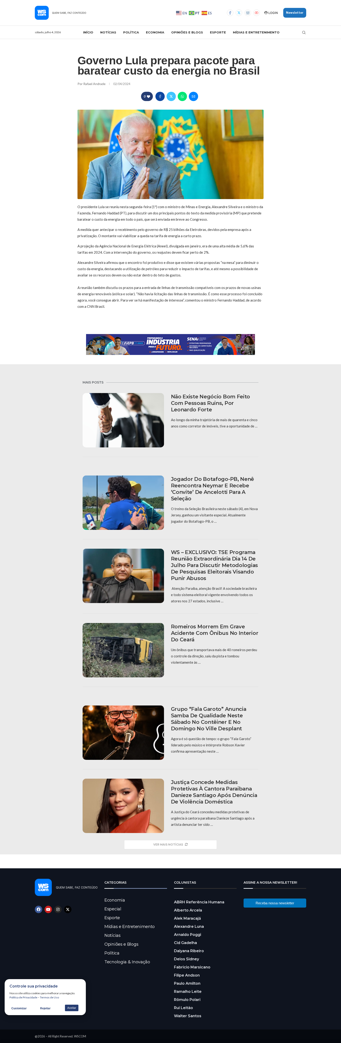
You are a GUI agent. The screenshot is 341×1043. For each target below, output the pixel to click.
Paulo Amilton (187, 983)
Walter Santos (187, 1016)
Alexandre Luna (189, 926)
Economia (155, 32)
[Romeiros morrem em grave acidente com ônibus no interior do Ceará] (123, 650)
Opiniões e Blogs (187, 32)
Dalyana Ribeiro (189, 951)
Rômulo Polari (187, 999)
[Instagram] (247, 13)
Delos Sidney (186, 959)
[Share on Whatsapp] (182, 96)
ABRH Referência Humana (199, 902)
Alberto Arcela (188, 910)
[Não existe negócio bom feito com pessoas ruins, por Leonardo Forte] (123, 420)
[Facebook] (230, 13)
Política (131, 32)
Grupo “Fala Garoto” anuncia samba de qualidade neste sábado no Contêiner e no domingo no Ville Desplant (208, 719)
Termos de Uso (49, 997)
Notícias (108, 32)
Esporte (218, 32)
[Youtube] (256, 13)
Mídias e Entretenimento (256, 32)
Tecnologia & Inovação (127, 961)
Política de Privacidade (23, 997)
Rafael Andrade (94, 84)
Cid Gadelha (185, 943)
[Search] (304, 32)
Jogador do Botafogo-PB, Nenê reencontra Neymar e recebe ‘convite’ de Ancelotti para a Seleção (212, 489)
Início (88, 32)
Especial (112, 909)
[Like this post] (148, 96)
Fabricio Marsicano (192, 967)
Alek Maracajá (187, 918)
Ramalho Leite (188, 991)
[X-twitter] (67, 909)
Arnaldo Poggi (187, 934)
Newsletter (294, 12)
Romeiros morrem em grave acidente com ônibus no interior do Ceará (214, 633)
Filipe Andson (187, 975)
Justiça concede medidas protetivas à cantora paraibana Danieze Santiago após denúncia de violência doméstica (214, 792)
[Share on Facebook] (160, 96)
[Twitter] (239, 13)
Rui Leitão (183, 1008)
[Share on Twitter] (171, 96)
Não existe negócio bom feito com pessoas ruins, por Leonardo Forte (210, 403)
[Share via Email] (193, 96)
